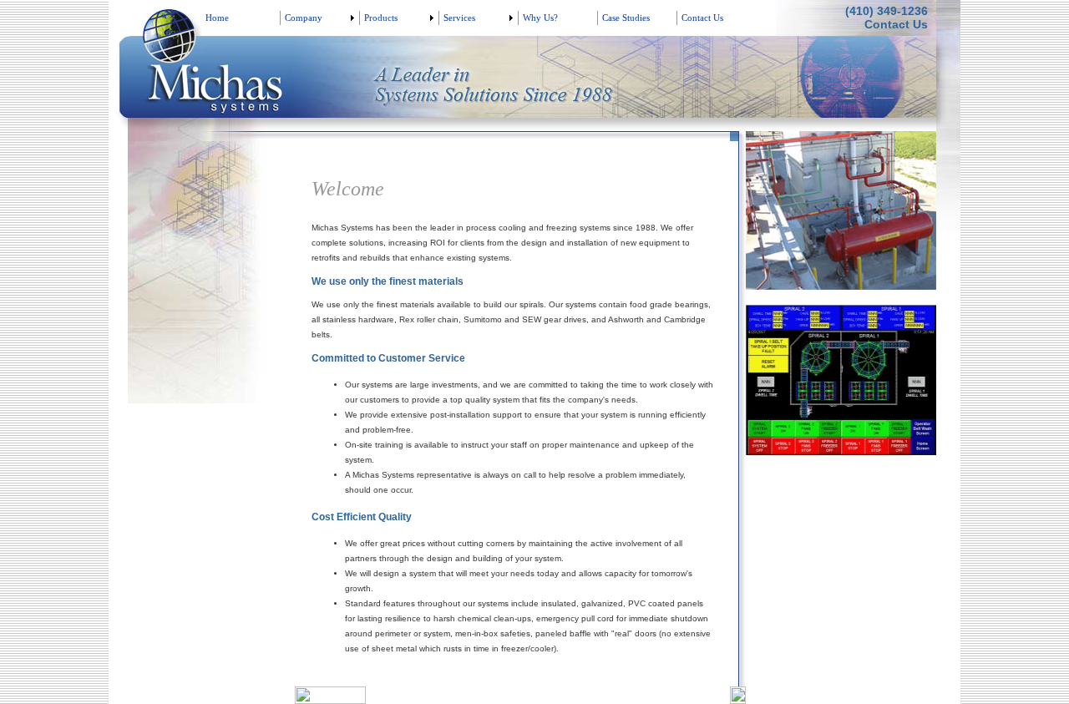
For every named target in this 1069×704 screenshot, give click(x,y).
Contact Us (896, 24)
